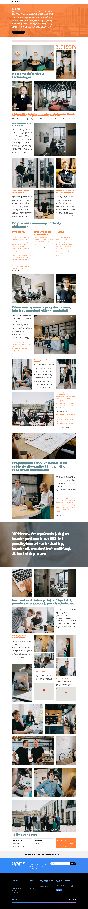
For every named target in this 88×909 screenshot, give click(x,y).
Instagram (37, 843)
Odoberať (59, 890)
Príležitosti (61, 2)
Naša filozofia (15, 892)
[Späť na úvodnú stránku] (16, 2)
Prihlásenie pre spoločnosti (19, 888)
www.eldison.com (17, 843)
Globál (30, 886)
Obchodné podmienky (17, 886)
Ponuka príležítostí (23, 5)
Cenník (14, 890)
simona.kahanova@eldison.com (20, 842)
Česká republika (33, 884)
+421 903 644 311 (43, 886)
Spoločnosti (52, 2)
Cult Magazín (71, 2)
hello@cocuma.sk (43, 888)
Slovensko (31, 888)
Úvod (13, 884)
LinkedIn (37, 842)
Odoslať (73, 863)
